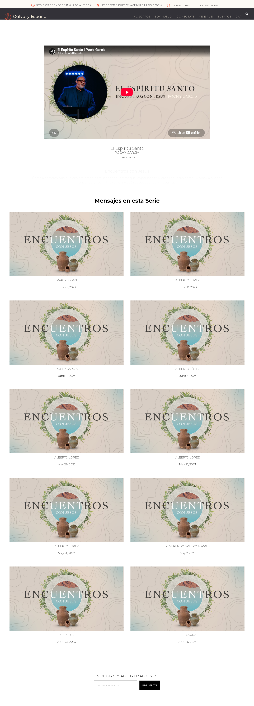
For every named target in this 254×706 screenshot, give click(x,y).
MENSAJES (206, 16)
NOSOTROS (142, 16)
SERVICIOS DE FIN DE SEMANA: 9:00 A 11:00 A (64, 5)
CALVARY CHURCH (181, 5)
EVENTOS (225, 16)
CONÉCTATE (185, 16)
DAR (239, 16)
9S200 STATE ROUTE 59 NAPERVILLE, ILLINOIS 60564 (132, 5)
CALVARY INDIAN (209, 5)
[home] (26, 16)
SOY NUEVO (163, 16)
